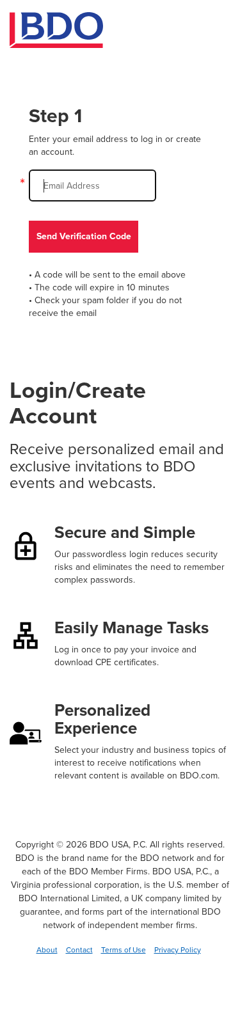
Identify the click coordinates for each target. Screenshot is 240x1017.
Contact (79, 950)
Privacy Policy (177, 950)
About (47, 950)
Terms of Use (123, 950)
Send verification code (83, 236)
